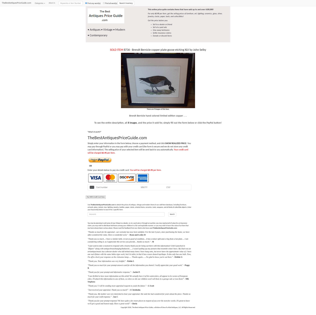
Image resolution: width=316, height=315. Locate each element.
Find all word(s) (111, 3)
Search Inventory (126, 3)
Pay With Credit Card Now (96, 197)
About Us (52, 3)
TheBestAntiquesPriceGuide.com (16, 3)
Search (172, 214)
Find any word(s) (94, 3)
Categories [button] (39, 3)
